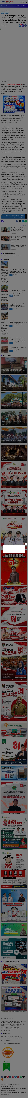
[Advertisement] (15, 549)
